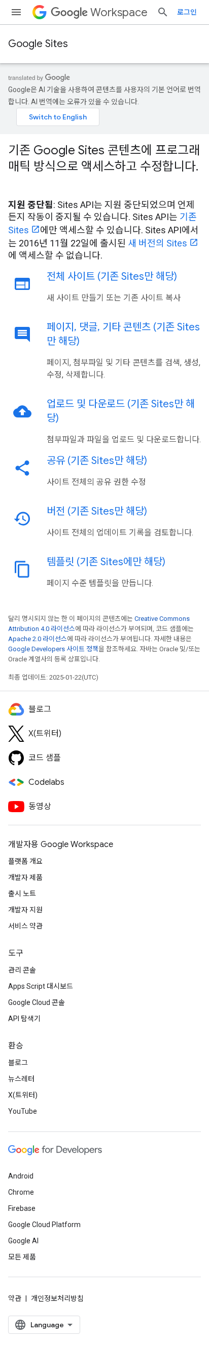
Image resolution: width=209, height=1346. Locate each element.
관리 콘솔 (22, 970)
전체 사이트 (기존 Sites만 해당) (112, 276)
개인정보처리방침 (57, 1298)
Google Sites (38, 43)
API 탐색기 (24, 1019)
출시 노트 (22, 894)
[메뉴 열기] (16, 12)
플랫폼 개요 (25, 861)
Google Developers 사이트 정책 (53, 649)
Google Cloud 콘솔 (36, 1002)
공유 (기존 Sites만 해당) (97, 460)
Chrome (21, 1192)
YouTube (22, 1111)
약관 (14, 1298)
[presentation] (104, 166)
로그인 (187, 12)
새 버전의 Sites (157, 243)
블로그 (18, 1063)
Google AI (23, 1241)
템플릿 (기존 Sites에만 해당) (106, 562)
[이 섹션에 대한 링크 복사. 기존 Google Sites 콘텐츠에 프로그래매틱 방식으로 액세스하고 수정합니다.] (18, 184)
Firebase (22, 1208)
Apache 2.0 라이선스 (37, 639)
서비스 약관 (25, 926)
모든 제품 (22, 1257)
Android (20, 1176)
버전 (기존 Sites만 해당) (97, 511)
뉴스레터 (21, 1079)
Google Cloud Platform (44, 1225)
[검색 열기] (163, 12)
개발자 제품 (25, 877)
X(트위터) (23, 1095)
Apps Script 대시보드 (40, 986)
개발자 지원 (25, 910)
